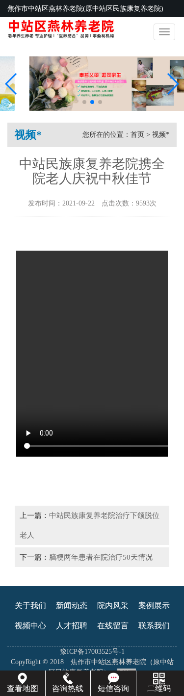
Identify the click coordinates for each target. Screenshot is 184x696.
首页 (137, 134)
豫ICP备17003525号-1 (92, 651)
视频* (160, 134)
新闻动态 (71, 605)
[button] (84, 102)
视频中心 (30, 625)
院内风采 (113, 605)
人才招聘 (71, 625)
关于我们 (30, 605)
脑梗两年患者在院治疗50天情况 (101, 557)
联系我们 (154, 625)
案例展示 (154, 605)
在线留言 (113, 625)
